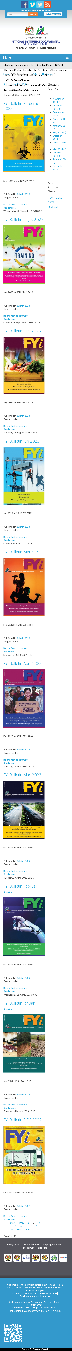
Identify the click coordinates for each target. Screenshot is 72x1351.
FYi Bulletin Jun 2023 (21, 441)
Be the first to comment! (16, 204)
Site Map (42, 1248)
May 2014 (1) (59, 149)
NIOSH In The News (41, 73)
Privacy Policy (13, 1245)
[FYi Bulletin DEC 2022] (24, 1154)
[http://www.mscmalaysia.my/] (26, 1257)
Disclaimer (28, 1248)
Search (33, 14)
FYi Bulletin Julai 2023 (22, 331)
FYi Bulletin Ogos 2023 (23, 219)
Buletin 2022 (23, 1205)
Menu (7, 57)
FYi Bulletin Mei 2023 (21, 552)
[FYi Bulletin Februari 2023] (24, 926)
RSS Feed (53, 206)
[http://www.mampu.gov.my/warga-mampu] (63, 1257)
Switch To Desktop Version (36, 1349)
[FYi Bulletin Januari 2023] (24, 1043)
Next (19, 1229)
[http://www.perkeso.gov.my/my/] (54, 1257)
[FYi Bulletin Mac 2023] (24, 809)
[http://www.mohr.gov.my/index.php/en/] (36, 1257)
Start (12, 1222)
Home (6, 73)
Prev (21, 1222)
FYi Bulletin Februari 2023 (20, 888)
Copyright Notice (52, 1245)
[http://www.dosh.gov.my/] (45, 1257)
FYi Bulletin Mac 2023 (22, 775)
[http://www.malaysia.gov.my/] (8, 1257)
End (28, 1229)
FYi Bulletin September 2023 (23, 106)
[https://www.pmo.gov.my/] (17, 1257)
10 (11, 1229)
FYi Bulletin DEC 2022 (22, 1119)
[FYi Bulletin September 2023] (24, 143)
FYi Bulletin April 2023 (22, 663)
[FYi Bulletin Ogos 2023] (24, 254)
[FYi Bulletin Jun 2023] (24, 475)
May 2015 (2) (59, 132)
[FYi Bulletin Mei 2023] (24, 586)
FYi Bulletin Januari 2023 (19, 1005)
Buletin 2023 (23, 194)
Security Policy (31, 1245)
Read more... (9, 207)
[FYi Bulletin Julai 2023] (24, 365)
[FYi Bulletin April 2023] (24, 698)
